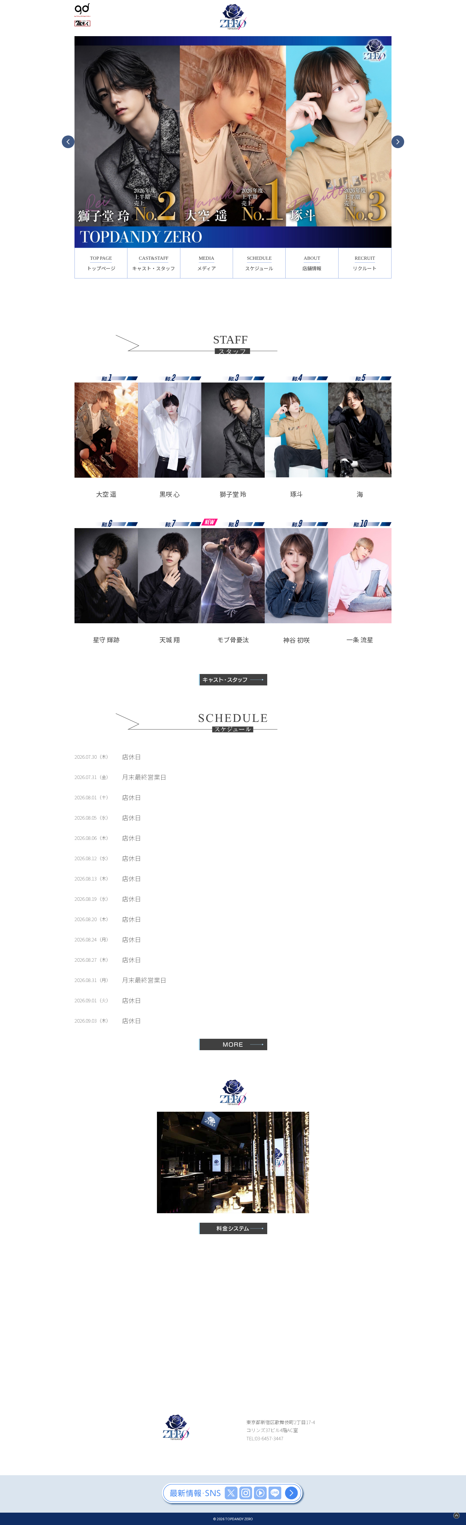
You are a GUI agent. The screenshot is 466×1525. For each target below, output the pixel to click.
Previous (68, 141)
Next (398, 141)
